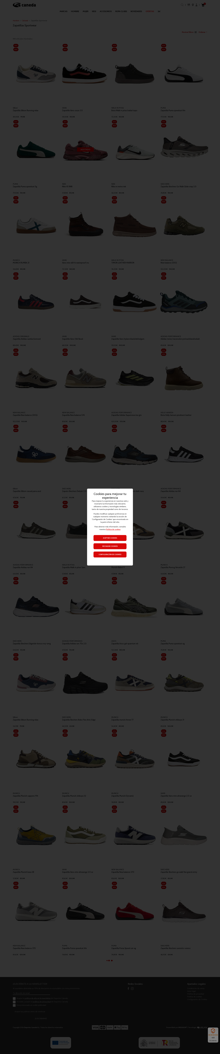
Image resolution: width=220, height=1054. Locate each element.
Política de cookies (113, 529)
